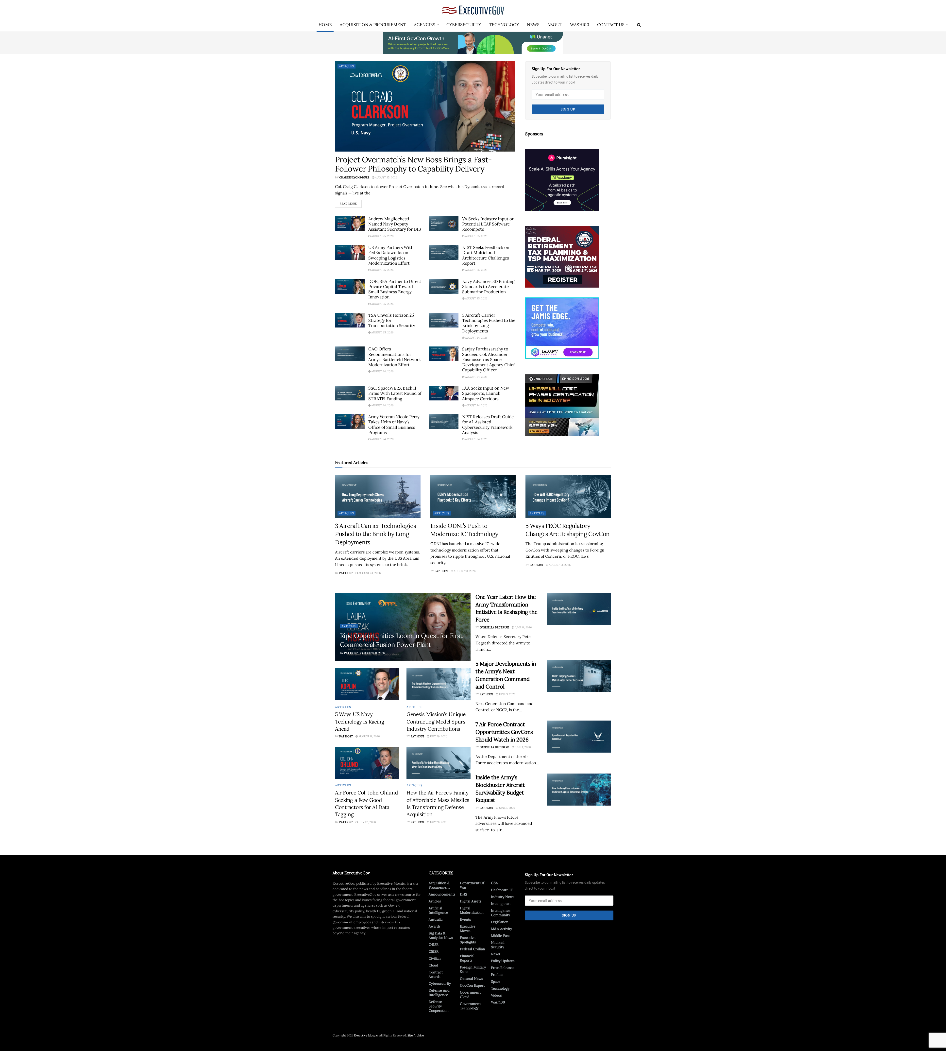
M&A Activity (501, 929)
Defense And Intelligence (439, 992)
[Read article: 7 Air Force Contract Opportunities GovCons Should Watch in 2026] (579, 737)
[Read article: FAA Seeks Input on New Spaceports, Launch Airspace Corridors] (443, 393)
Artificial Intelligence (438, 910)
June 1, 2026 (522, 747)
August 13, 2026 (559, 565)
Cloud (433, 965)
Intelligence (500, 903)
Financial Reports (467, 958)
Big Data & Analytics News (441, 935)
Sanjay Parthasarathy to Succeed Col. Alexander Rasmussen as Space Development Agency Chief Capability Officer (488, 359)
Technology (504, 24)
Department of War (472, 885)
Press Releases (502, 967)
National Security (498, 944)
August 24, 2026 (475, 337)
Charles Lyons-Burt (354, 177)
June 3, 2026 (506, 694)
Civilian (435, 958)
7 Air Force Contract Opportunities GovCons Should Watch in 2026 (504, 732)
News (533, 24)
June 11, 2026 (523, 627)
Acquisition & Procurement (373, 24)
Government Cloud (470, 994)
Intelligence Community (500, 912)
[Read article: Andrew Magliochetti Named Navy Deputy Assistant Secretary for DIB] (350, 223)
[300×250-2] (562, 256)
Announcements (442, 894)
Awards (434, 926)
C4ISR (434, 944)
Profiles (497, 974)
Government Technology (470, 1005)
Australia (435, 919)
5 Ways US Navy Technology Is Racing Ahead (359, 721)
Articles (346, 66)
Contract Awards (436, 974)
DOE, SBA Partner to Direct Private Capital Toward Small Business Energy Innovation (394, 289)
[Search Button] (639, 25)
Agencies (424, 24)
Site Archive (415, 1035)
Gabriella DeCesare (494, 627)
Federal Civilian (472, 949)
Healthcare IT (502, 890)
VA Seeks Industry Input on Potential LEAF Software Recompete (488, 224)
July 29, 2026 (438, 736)
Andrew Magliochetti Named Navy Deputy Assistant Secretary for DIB (394, 224)
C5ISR (434, 951)
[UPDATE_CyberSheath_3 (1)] (562, 405)
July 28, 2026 (438, 822)
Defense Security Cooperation (439, 1006)
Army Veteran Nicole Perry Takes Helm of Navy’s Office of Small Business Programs (394, 424)
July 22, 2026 (367, 822)
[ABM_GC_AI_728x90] (473, 42)
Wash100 (579, 24)
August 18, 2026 (464, 571)
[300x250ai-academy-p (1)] (562, 179)
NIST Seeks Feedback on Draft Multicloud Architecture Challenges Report (485, 255)
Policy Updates (502, 961)
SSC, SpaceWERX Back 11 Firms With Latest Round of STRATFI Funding (395, 393)
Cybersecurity (463, 24)
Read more (351, 202)
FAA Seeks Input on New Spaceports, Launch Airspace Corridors (485, 393)
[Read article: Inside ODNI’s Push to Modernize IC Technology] (473, 496)
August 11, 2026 (374, 653)
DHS (463, 894)
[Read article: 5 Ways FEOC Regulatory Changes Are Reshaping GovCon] (568, 496)
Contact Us (611, 24)
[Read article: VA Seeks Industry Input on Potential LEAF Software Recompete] (443, 223)
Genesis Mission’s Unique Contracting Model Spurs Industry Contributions (436, 721)
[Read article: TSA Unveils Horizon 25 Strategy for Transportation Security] (350, 320)
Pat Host (346, 573)
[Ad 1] (562, 328)
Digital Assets (470, 901)
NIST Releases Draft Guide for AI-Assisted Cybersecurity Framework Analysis (488, 424)
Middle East (500, 935)
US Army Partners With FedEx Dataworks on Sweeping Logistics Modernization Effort (390, 255)
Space (495, 981)
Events (465, 919)
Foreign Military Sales (473, 969)
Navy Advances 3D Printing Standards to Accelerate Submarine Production (488, 287)
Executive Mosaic (366, 1035)
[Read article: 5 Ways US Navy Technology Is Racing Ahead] (367, 684)
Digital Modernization (472, 910)
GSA (494, 883)
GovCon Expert (472, 985)
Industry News (502, 897)
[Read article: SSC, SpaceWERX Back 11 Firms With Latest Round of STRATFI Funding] (350, 393)
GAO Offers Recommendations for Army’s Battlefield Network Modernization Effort (394, 356)
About (554, 24)
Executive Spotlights (468, 939)
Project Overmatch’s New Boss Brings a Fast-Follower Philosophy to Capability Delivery (413, 164)
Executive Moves (467, 928)
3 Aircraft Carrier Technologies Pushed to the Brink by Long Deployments (488, 323)
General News (471, 978)
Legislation (499, 922)
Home (325, 24)
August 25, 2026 (385, 177)
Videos (496, 995)
